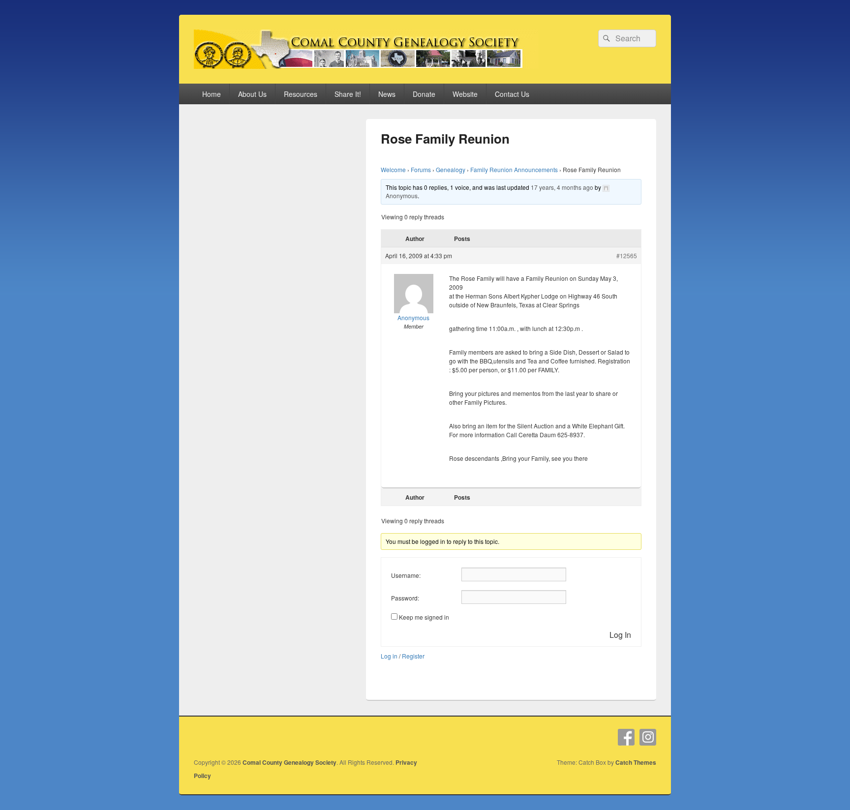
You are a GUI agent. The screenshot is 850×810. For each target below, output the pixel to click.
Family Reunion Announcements (514, 169)
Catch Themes (635, 762)
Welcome (393, 169)
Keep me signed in (424, 617)
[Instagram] (647, 737)
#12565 (626, 255)
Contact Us (512, 94)
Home (211, 94)
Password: (405, 598)
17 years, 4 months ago (562, 187)
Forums (421, 169)
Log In (620, 634)
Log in (389, 656)
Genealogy (450, 169)
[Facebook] (626, 737)
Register (413, 656)
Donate (424, 94)
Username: (406, 575)
